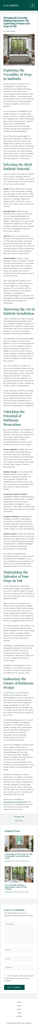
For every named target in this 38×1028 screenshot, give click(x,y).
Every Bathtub (10, 5)
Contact (19, 1016)
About (19, 1009)
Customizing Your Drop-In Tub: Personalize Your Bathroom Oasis (19, 856)
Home (19, 1002)
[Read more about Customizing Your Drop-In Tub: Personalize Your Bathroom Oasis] (19, 843)
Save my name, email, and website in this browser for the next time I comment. (18, 978)
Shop (19, 1006)
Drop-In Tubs (24, 861)
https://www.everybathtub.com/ (15, 802)
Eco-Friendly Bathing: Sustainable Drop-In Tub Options (16, 887)
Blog (19, 1013)
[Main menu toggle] (33, 5)
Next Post (19, 821)
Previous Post (19, 817)
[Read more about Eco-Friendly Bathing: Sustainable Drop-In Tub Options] (19, 874)
